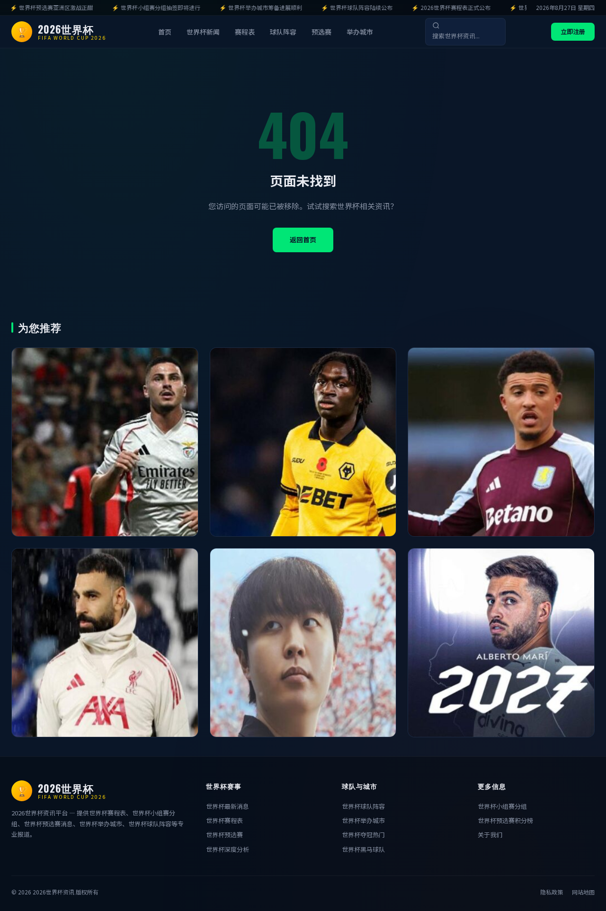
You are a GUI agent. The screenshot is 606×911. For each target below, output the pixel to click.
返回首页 (303, 239)
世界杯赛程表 (224, 820)
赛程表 (245, 32)
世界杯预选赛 (224, 834)
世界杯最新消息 (227, 806)
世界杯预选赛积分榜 (505, 820)
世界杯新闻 (203, 32)
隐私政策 (551, 892)
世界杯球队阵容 (363, 806)
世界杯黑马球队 (363, 849)
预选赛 (321, 32)
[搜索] (436, 25)
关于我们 (490, 834)
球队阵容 (283, 32)
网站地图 (583, 892)
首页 (164, 32)
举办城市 (360, 32)
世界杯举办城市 (363, 820)
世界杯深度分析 (227, 849)
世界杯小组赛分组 (502, 806)
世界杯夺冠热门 (363, 834)
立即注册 (573, 31)
